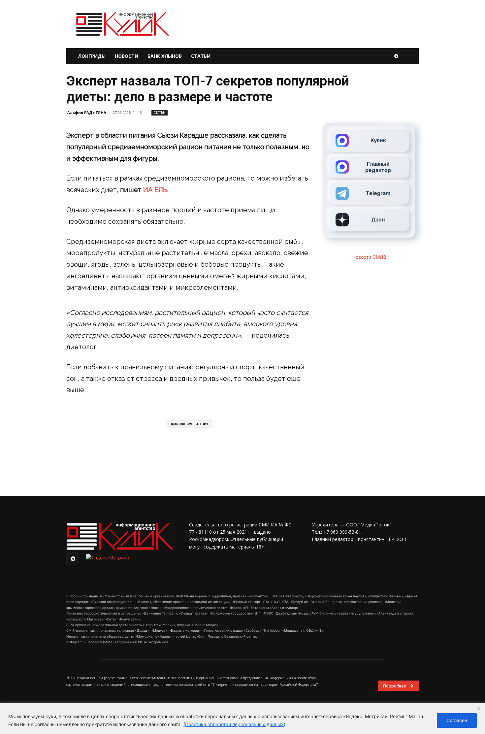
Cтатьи (159, 112)
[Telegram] (396, 56)
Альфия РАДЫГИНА (86, 112)
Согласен (456, 720)
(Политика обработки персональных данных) (234, 724)
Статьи (200, 56)
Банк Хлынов (164, 56)
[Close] (478, 708)
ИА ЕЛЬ (155, 190)
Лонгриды (92, 56)
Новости (126, 56)
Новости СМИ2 (369, 257)
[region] (242, 718)
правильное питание (189, 423)
